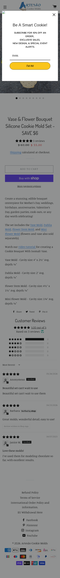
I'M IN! (30, 66)
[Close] (54, 15)
